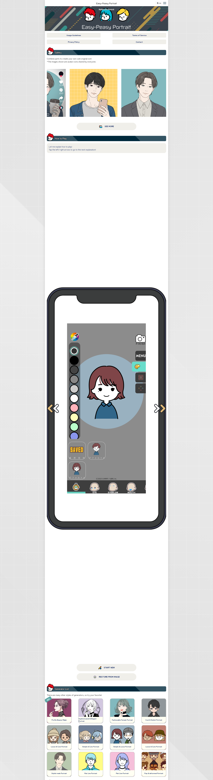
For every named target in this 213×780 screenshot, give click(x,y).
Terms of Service (139, 35)
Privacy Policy (73, 42)
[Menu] (165, 3)
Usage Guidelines (74, 35)
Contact (139, 42)
